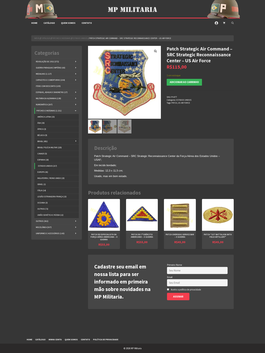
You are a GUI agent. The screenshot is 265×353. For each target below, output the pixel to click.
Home (34, 22)
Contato (87, 22)
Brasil (42, 141)
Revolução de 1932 (47, 61)
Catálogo (49, 22)
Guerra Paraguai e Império (50, 67)
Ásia (40, 123)
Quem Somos (68, 22)
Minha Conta (55, 339)
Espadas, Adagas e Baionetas (51, 92)
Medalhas (44, 74)
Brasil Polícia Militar (49, 147)
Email (169, 277)
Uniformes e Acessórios (50, 233)
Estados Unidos (80, 38)
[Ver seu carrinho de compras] (224, 23)
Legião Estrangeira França (51, 196)
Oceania (42, 202)
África (41, 129)
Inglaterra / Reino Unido (50, 178)
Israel (41, 184)
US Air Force (184, 103)
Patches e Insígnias (61, 38)
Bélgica (42, 135)
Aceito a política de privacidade (186, 289)
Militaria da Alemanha (48, 98)
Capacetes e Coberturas (50, 80)
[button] (232, 23)
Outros (42, 209)
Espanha (43, 159)
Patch (174, 103)
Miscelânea (44, 227)
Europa (42, 172)
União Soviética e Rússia (50, 215)
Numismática (44, 104)
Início (37, 38)
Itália (41, 190)
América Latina (46, 117)
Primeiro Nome (174, 264)
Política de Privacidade (105, 339)
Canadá (42, 153)
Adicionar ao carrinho (184, 82)
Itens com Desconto (48, 86)
